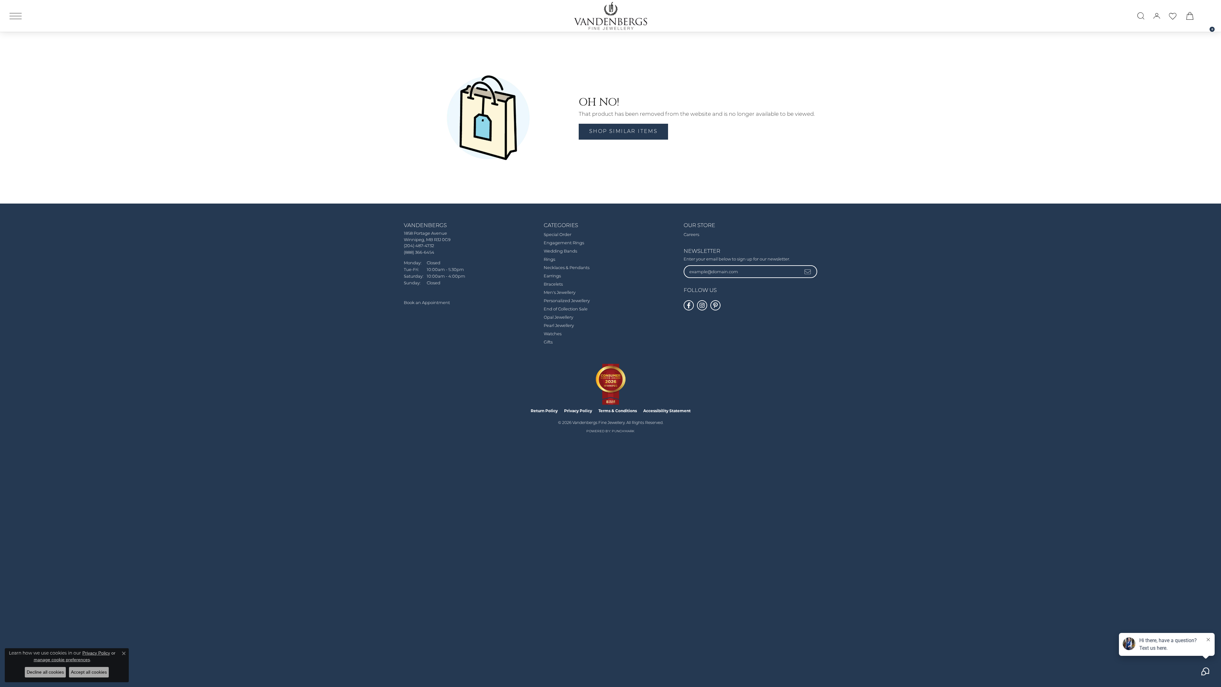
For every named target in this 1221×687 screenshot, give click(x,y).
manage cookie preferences (62, 659)
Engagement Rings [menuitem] (564, 243)
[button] (1141, 16)
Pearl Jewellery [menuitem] (559, 326)
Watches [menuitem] (553, 334)
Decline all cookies (45, 672)
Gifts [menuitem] (548, 342)
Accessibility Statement (667, 410)
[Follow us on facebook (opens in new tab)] (689, 305)
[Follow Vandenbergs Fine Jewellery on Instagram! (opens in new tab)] (702, 305)
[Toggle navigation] (15, 16)
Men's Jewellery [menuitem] (560, 293)
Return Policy (544, 410)
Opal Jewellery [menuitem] (558, 318)
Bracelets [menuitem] (553, 284)
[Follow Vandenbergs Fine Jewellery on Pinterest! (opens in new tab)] (715, 305)
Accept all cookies (89, 672)
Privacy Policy (578, 410)
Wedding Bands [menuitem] (560, 251)
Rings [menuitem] (549, 260)
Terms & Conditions (617, 410)
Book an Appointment (427, 303)
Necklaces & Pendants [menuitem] (567, 268)
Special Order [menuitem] (557, 235)
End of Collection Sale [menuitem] (566, 309)
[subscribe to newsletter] (808, 271)
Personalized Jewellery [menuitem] (567, 301)
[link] (1209, 16)
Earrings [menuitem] (552, 276)
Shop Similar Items (623, 131)
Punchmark (623, 431)
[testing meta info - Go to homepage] (610, 16)
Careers (691, 235)
